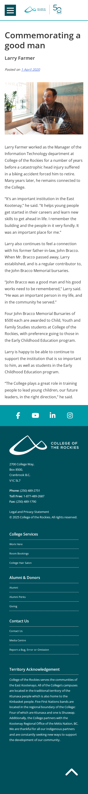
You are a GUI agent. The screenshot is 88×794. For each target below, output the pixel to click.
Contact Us (19, 621)
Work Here (16, 544)
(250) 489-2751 (30, 490)
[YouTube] (35, 415)
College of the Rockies (43, 10)
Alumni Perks (17, 597)
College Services (23, 534)
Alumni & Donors (24, 577)
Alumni (13, 587)
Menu (10, 10)
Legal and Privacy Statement (29, 512)
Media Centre (17, 640)
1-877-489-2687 (33, 496)
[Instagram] (70, 415)
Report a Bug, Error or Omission (29, 649)
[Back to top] (72, 773)
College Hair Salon (20, 563)
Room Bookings (19, 553)
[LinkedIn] (53, 415)
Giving (13, 606)
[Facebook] (18, 415)
